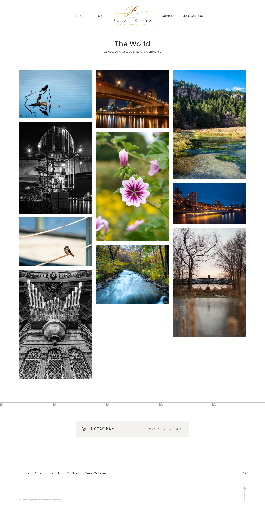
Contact (168, 16)
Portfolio (97, 16)
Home (63, 16)
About (79, 16)
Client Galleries (192, 16)
